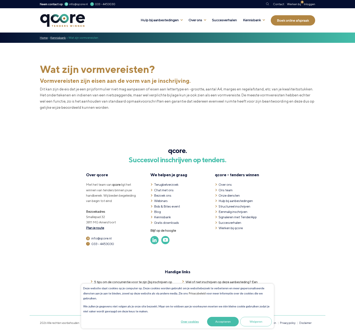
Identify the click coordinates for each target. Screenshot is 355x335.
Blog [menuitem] (157, 212)
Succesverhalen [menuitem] (224, 20)
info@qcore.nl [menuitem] (78, 4)
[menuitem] (294, 4)
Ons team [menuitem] (226, 190)
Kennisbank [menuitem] (252, 20)
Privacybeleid (197, 293)
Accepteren (223, 321)
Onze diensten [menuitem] (229, 195)
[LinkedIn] (154, 243)
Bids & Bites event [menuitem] (167, 206)
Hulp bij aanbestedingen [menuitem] (160, 20)
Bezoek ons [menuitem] (162, 195)
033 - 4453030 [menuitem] (105, 4)
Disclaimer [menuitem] (305, 322)
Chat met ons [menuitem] (164, 190)
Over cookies (190, 321)
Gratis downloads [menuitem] (166, 223)
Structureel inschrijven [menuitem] (234, 206)
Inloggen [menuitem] (309, 4)
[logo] (62, 11)
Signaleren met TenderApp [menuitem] (238, 217)
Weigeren (256, 321)
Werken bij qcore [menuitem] (231, 228)
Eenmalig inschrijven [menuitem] (233, 212)
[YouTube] (165, 243)
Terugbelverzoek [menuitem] (166, 185)
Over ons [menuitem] (195, 20)
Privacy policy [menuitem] (287, 322)
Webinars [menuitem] (161, 201)
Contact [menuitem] (278, 4)
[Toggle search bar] (267, 4)
